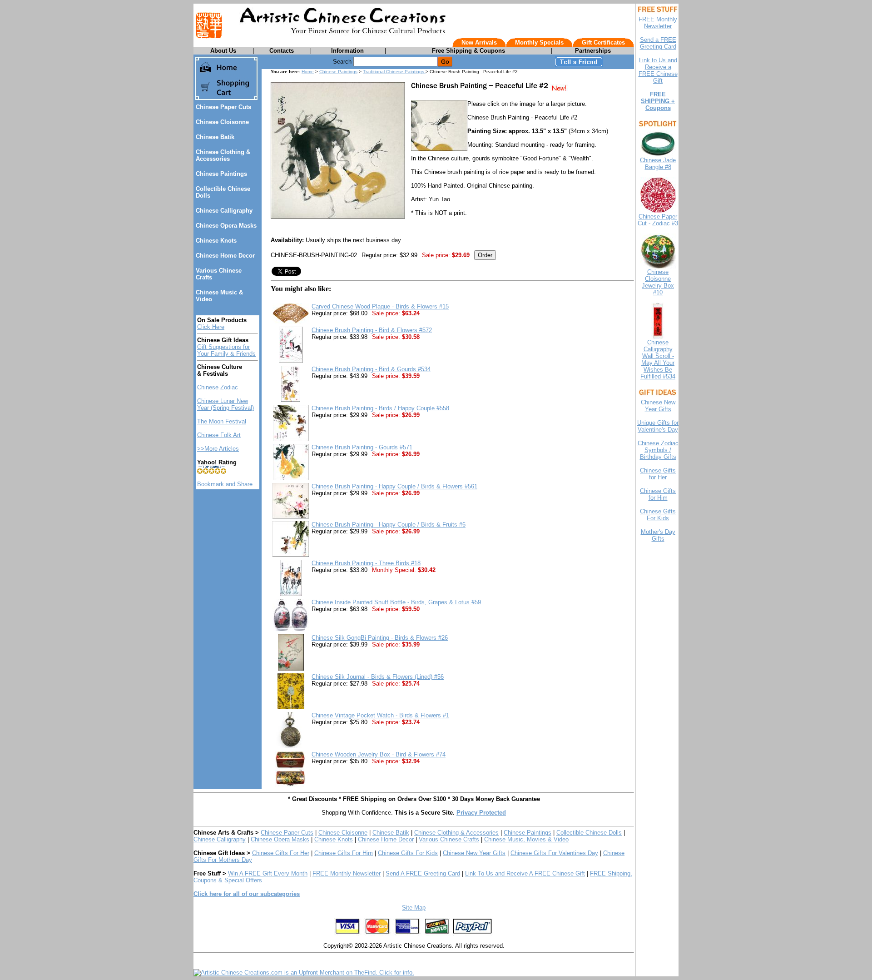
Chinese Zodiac (217, 387)
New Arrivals (479, 42)
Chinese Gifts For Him (343, 853)
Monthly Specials (539, 42)
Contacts (281, 50)
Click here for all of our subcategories (246, 893)
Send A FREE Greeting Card (423, 873)
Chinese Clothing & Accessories (223, 155)
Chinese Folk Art (219, 435)
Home (308, 71)
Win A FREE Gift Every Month (267, 873)
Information (347, 50)
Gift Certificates (603, 42)
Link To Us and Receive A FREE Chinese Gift (525, 873)
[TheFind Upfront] (303, 972)
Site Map (414, 907)
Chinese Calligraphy (224, 210)
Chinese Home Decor (225, 255)
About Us (223, 50)
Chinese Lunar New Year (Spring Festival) (225, 404)
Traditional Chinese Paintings (394, 71)
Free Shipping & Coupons (468, 50)
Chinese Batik (215, 137)
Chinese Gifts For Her (280, 853)
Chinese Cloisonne (222, 122)
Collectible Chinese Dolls (589, 832)
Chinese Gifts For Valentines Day (554, 853)
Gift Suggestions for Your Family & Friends (226, 350)
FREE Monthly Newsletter (346, 873)
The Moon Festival (221, 421)
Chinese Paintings (221, 173)
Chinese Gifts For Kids (408, 853)
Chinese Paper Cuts (223, 107)
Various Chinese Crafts (449, 839)
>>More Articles (218, 448)
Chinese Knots (216, 240)
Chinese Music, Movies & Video (526, 839)
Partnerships (593, 50)
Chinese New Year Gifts (474, 853)
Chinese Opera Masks (226, 225)
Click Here (210, 326)
